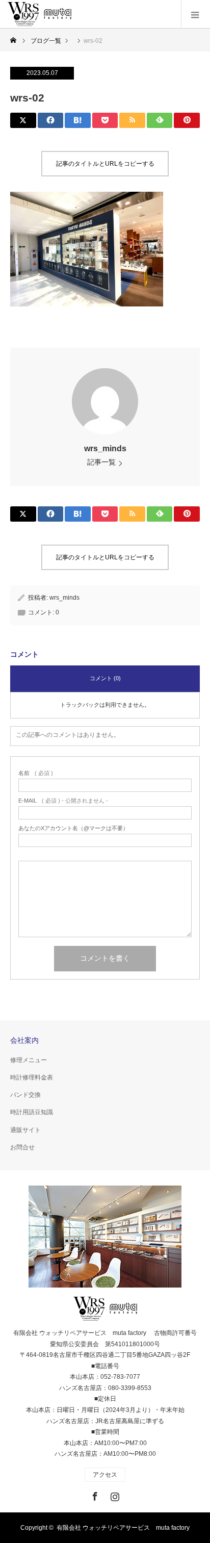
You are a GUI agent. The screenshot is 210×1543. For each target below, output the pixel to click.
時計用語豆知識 (31, 1112)
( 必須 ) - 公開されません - (63, 801)
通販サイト (25, 1130)
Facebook (93, 1494)
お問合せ (22, 1147)
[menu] (195, 14)
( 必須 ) (35, 773)
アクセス (105, 1474)
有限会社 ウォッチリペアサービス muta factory (123, 1527)
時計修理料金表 (31, 1077)
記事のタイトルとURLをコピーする (105, 163)
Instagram (113, 1494)
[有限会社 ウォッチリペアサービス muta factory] (39, 14)
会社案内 (24, 1040)
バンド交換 (25, 1094)
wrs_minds (105, 448)
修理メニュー (28, 1060)
